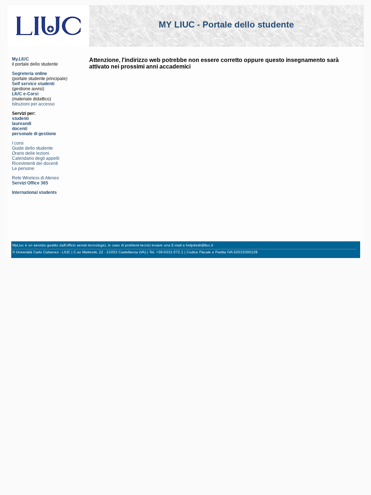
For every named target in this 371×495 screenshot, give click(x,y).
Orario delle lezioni (30, 153)
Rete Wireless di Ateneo (35, 177)
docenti (19, 128)
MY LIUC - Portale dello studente (226, 24)
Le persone (23, 168)
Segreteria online (29, 73)
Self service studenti (33, 83)
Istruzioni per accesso (33, 104)
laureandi (21, 123)
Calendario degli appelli (35, 158)
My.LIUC (20, 59)
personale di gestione (34, 133)
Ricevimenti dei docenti (35, 163)
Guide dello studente (32, 148)
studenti (20, 118)
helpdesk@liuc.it (199, 245)
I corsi (18, 143)
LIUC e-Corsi (25, 93)
